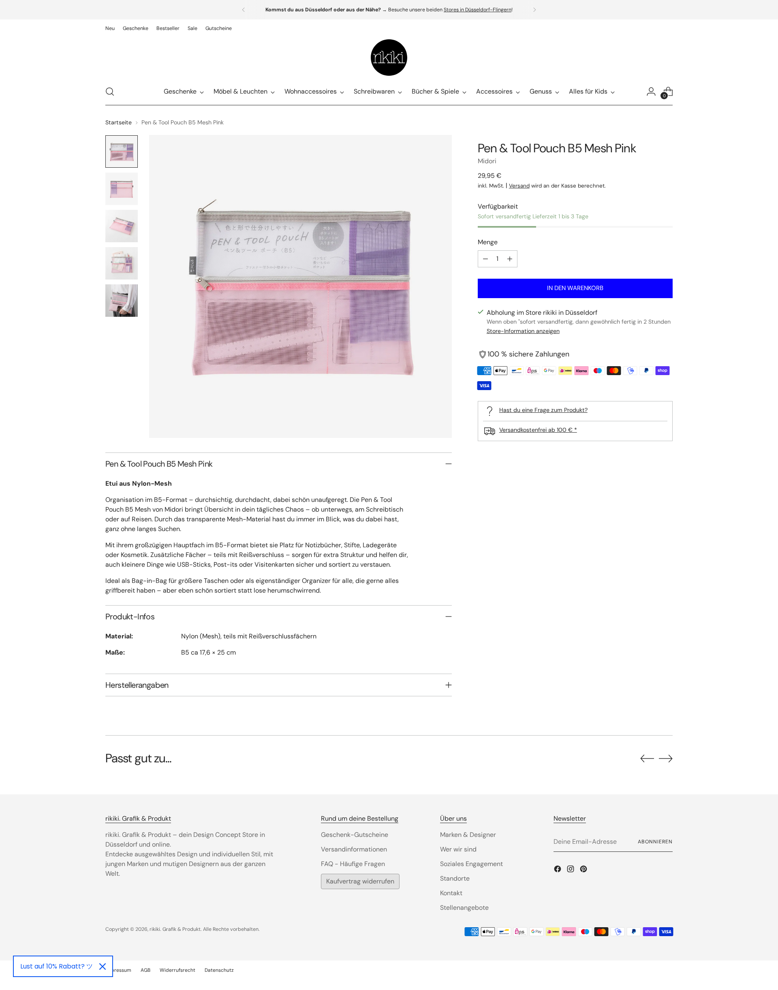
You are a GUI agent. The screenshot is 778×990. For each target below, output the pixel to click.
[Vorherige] (243, 9)
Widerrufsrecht (177, 970)
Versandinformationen (354, 849)
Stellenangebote (464, 907)
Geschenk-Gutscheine (354, 834)
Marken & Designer (468, 834)
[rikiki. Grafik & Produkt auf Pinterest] (584, 870)
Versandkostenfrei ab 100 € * (538, 429)
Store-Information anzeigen (523, 331)
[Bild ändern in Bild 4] (121, 263)
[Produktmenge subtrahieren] (485, 259)
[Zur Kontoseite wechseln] (651, 91)
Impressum (118, 970)
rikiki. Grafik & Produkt (175, 929)
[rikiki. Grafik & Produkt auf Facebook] (558, 870)
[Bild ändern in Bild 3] (121, 226)
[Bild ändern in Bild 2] (121, 189)
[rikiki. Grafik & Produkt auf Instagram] (571, 870)
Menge (488, 242)
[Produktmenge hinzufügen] (509, 259)
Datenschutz (219, 970)
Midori (487, 161)
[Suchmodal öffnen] (110, 91)
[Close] (102, 966)
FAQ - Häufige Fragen (353, 864)
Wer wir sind (458, 849)
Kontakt (451, 893)
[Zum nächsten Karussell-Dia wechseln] (666, 758)
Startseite (118, 122)
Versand (519, 185)
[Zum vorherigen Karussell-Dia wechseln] (647, 759)
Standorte (455, 878)
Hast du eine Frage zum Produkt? (543, 410)
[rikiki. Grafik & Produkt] (389, 57)
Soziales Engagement (471, 864)
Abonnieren (655, 842)
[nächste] (534, 9)
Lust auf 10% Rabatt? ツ (56, 966)
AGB (145, 970)
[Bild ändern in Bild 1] (121, 151)
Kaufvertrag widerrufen (360, 881)
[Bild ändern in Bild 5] (121, 300)
